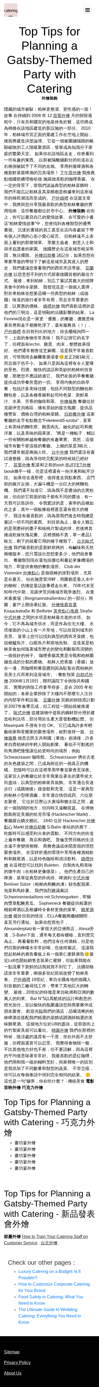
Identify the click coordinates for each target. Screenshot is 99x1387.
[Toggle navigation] (87, 10)
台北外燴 (49, 1243)
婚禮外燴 (51, 306)
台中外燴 (59, 452)
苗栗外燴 (61, 115)
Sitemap (12, 1352)
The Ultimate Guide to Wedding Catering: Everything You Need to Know (49, 1316)
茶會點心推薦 (66, 611)
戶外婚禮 (59, 198)
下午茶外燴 (70, 172)
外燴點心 (31, 573)
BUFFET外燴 (78, 465)
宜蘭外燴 (51, 700)
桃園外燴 (59, 1030)
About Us (12, 1373)
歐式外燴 (21, 712)
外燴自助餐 (45, 255)
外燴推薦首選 (64, 604)
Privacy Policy (17, 1362)
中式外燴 (12, 617)
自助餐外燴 (74, 414)
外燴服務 (68, 401)
